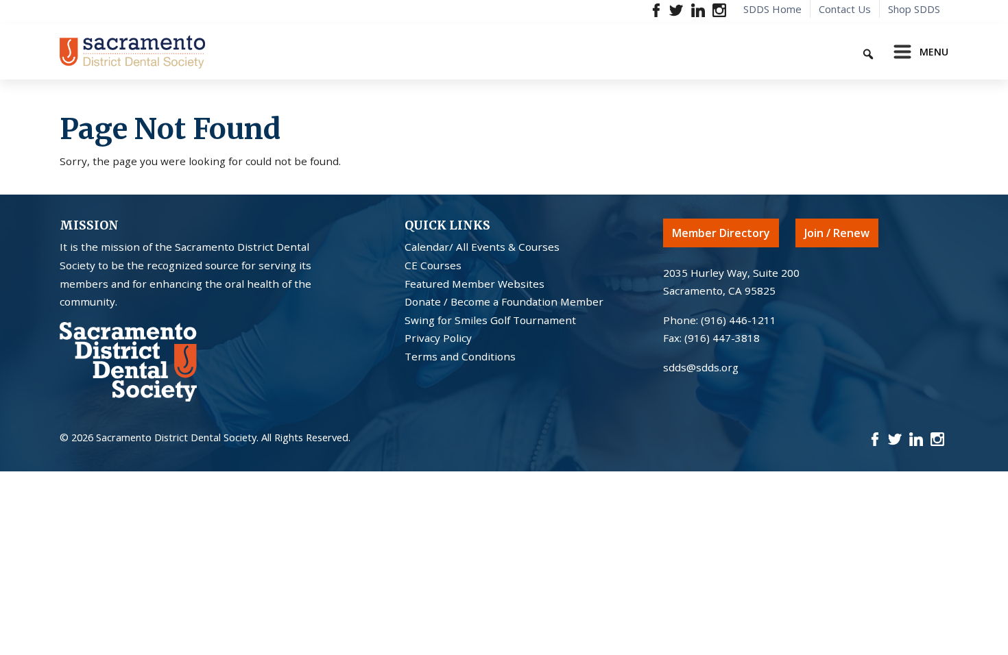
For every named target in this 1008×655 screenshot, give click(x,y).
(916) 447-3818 (722, 338)
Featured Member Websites (474, 284)
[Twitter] (676, 9)
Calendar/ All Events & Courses (482, 247)
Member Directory (721, 232)
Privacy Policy (438, 338)
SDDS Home (772, 9)
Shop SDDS (914, 9)
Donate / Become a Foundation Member (504, 301)
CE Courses (433, 265)
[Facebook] (656, 9)
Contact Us (845, 9)
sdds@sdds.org (701, 367)
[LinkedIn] (697, 9)
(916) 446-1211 (738, 320)
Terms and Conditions (460, 356)
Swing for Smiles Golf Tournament (490, 320)
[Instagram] (719, 9)
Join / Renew (836, 232)
